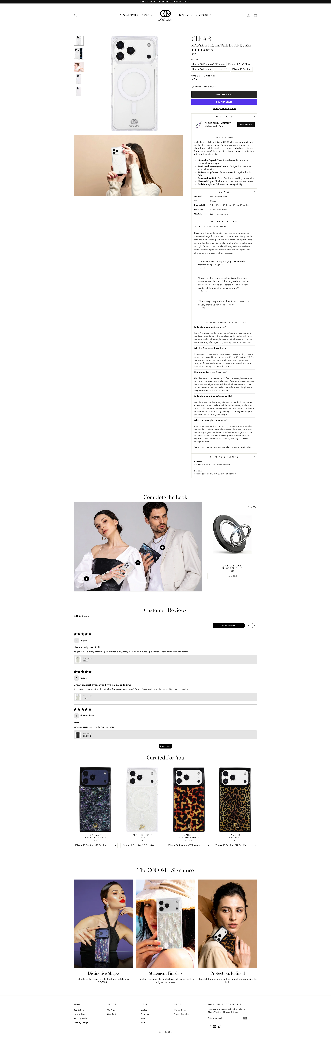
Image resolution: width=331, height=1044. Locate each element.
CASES (146, 15)
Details (224, 192)
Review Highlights (224, 221)
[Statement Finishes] (165, 924)
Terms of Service (181, 1014)
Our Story (111, 1009)
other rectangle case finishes (238, 447)
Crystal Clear (194, 81)
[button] (198, 50)
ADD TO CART (95, 851)
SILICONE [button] (87, 736)
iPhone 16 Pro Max (202, 69)
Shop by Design (81, 1022)
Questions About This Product (224, 322)
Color (203, 75)
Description (224, 137)
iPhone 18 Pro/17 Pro (239, 64)
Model (195, 59)
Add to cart (246, 125)
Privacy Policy (180, 1009)
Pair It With (224, 117)
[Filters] (248, 625)
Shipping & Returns (224, 457)
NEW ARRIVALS (129, 15)
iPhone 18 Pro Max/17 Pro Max (208, 64)
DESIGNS (184, 15)
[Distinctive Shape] (103, 924)
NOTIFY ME (232, 582)
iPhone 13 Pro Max (242, 69)
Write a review (228, 625)
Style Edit (111, 1014)
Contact (144, 1009)
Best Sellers (79, 1009)
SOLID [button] (85, 660)
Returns (144, 1018)
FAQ (143, 1022)
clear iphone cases (209, 447)
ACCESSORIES (204, 15)
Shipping (145, 1014)
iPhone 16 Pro (222, 69)
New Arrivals (79, 1014)
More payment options (224, 108)
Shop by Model (80, 1018)
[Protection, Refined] (227, 924)
